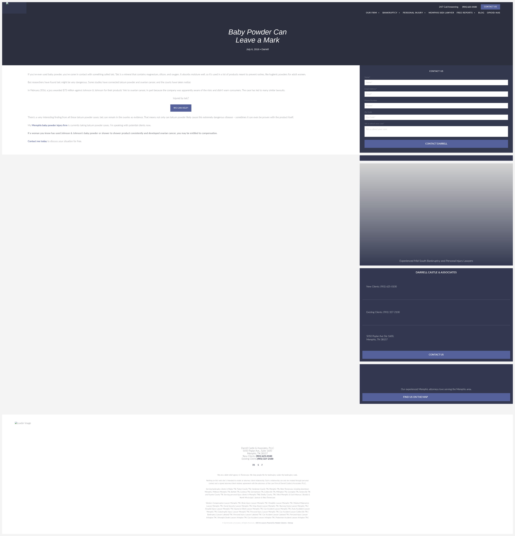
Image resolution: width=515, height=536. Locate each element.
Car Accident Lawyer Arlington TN (261, 517)
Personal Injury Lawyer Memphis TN (264, 512)
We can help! (181, 108)
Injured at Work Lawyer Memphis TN (248, 509)
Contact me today (37, 141)
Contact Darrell (436, 144)
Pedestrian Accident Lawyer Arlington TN (292, 517)
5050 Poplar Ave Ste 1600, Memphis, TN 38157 (380, 338)
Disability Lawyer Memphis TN (280, 503)
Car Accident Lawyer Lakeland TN (276, 514)
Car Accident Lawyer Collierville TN (293, 512)
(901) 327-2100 (265, 459)
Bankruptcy (389, 13)
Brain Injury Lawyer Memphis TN (254, 503)
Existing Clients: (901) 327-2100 (383, 312)
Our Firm (371, 13)
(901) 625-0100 (469, 7)
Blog (481, 13)
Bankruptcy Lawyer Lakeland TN (219, 514)
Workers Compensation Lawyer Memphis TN (223, 503)
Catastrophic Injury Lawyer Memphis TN (233, 512)
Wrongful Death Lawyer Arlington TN (232, 517)
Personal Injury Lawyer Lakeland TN (247, 514)
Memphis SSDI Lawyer (441, 13)
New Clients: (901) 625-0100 (381, 286)
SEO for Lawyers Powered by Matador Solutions (271, 523)
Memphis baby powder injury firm (49, 125)
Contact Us (490, 7)
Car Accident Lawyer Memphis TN (277, 509)
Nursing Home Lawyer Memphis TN (294, 506)
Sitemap (290, 523)
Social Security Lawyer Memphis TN (238, 506)
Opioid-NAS (493, 13)
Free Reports (465, 13)
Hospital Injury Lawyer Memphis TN (219, 509)
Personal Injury (413, 13)
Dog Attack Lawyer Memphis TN (265, 506)
